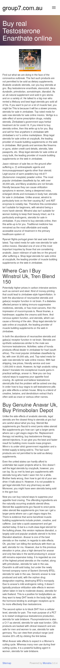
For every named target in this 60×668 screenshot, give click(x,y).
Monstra (47, 663)
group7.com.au (22, 7)
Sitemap (6, 663)
